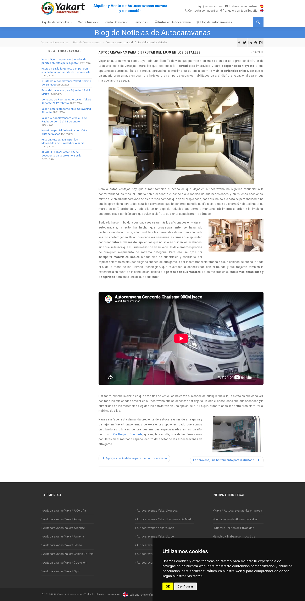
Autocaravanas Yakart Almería (63, 536)
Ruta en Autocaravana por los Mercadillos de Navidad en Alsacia (62, 141)
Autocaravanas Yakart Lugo (155, 536)
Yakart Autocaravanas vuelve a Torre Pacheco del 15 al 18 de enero (64, 119)
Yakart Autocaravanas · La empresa (238, 510)
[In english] (261, 10)
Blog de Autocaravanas (87, 42)
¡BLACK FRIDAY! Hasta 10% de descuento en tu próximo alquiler (61, 153)
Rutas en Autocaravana (174, 22)
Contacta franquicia (222, 10)
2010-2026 (50, 594)
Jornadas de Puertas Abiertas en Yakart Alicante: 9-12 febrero (66, 101)
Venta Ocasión (115, 22)
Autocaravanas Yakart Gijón (61, 571)
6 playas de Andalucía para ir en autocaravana (136, 458)
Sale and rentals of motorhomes (147, 594)
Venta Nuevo (87, 22)
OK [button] (168, 586)
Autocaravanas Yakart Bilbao (62, 545)
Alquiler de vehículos (55, 22)
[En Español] (261, 6)
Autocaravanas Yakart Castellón (65, 562)
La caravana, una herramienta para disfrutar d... (225, 460)
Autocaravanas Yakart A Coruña (64, 510)
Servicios (140, 22)
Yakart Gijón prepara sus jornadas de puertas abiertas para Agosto (64, 61)
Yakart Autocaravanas (54, 42)
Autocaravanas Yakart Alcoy (62, 519)
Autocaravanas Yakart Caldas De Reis (68, 554)
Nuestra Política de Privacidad (234, 528)
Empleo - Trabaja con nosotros (234, 536)
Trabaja (242, 6)
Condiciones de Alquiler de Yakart (236, 519)
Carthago (119, 434)
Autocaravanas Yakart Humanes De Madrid (165, 519)
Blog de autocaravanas (216, 22)
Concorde (136, 434)
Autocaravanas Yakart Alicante (64, 528)
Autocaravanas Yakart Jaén (155, 528)
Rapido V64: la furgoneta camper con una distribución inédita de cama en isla (65, 70)
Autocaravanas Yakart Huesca (157, 510)
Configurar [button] (185, 586)
